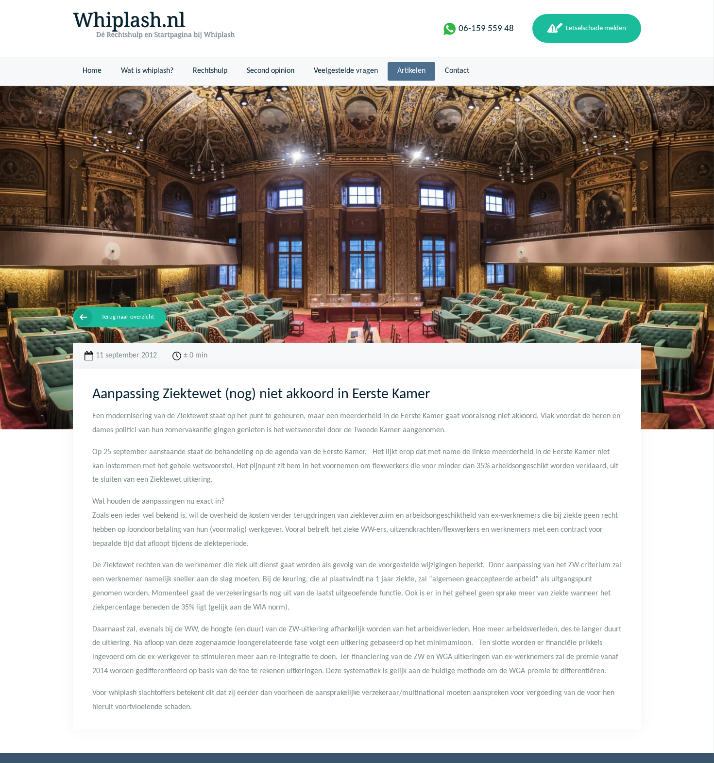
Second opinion (270, 71)
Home (92, 71)
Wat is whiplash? (147, 71)
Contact (457, 71)
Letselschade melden (596, 28)
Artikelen (411, 71)
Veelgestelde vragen (346, 71)
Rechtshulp (210, 71)
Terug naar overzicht (128, 317)
